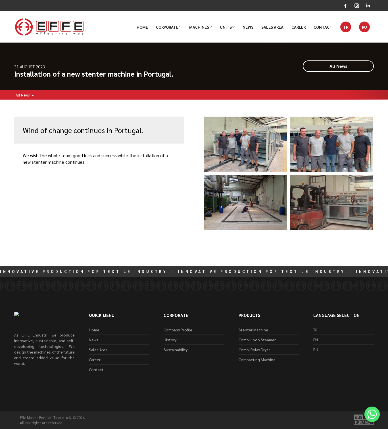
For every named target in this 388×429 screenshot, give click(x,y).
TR (315, 329)
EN (315, 339)
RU (315, 349)
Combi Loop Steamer (257, 339)
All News (23, 94)
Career (95, 359)
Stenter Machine (253, 329)
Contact (96, 369)
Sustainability (175, 349)
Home (94, 329)
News (93, 339)
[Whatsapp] (372, 414)
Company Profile (178, 329)
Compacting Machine (257, 359)
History (170, 339)
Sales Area (98, 349)
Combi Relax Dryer (254, 349)
